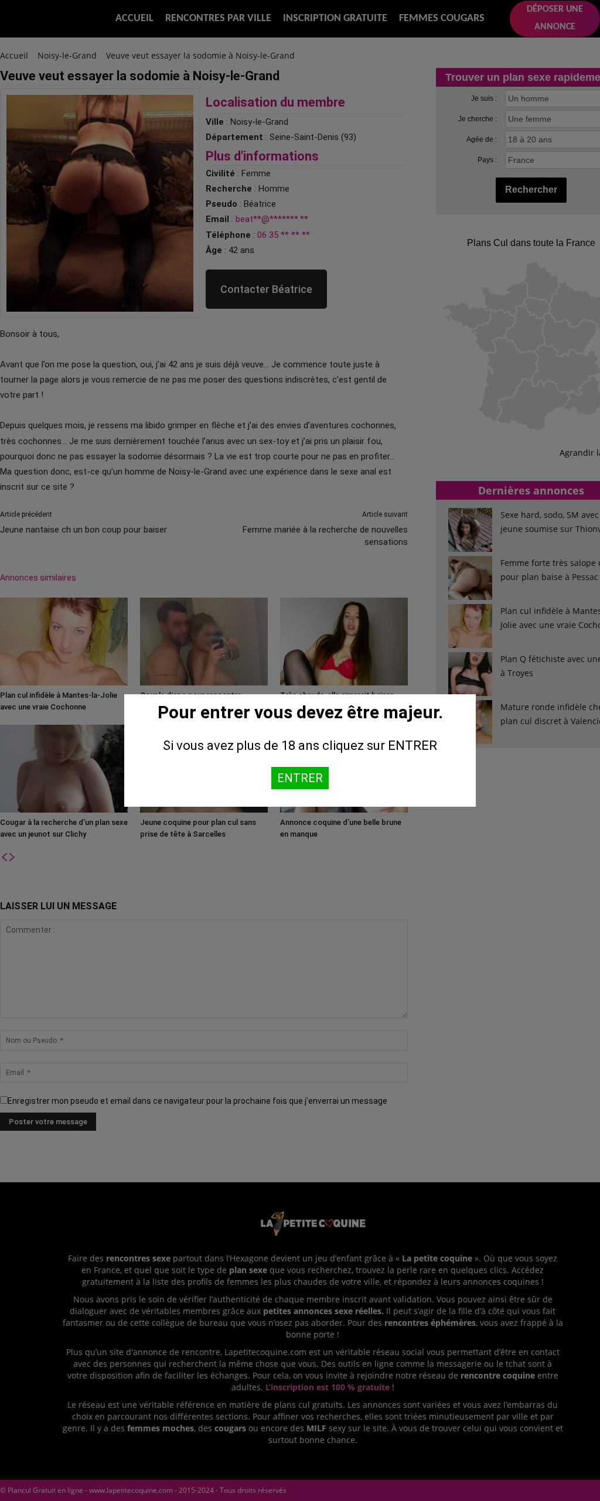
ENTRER (300, 778)
